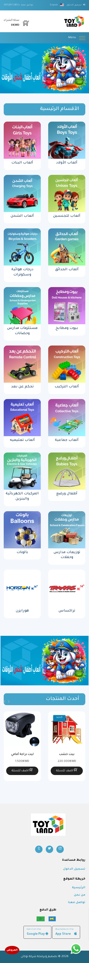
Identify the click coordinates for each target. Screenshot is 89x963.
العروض (12, 950)
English (54, 5)
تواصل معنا (76, 902)
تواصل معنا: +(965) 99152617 (18, 5)
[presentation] (9, 702)
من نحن (79, 895)
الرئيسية (78, 887)
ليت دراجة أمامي (22, 754)
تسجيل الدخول (74, 869)
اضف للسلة (65, 771)
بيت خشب (66, 754)
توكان (24, 956)
